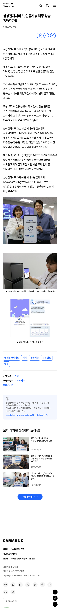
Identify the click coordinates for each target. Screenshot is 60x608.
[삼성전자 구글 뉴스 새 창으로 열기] (12, 592)
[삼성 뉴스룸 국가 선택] (47, 5)
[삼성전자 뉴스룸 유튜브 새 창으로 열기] (5, 584)
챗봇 (6, 364)
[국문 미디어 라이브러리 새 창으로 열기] (49, 584)
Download (46, 35)
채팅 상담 (46, 357)
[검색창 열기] (40, 5)
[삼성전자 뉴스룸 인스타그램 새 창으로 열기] (12, 584)
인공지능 (34, 357)
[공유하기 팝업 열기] (55, 598)
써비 (25, 357)
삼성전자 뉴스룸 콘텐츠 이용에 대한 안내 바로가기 (25, 415)
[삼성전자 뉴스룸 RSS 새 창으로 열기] (5, 592)
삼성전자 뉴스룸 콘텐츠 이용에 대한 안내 (19, 558)
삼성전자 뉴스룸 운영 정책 (13, 549)
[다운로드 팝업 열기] (55, 592)
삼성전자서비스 (11, 357)
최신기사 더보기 (28, 496)
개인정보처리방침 (10, 554)
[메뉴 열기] (54, 5)
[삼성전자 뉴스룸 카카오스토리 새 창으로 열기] (35, 584)
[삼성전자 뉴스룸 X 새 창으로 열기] (27, 584)
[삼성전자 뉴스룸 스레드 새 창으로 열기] (42, 584)
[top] (55, 604)
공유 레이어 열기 (53, 35)
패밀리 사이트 (11, 601)
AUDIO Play (39, 35)
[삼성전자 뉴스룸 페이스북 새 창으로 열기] (20, 584)
